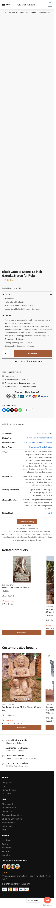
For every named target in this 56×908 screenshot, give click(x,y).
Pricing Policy (8, 826)
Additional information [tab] (13, 424)
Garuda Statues (32, 528)
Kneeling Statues (44, 442)
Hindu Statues (31, 12)
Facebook (6, 840)
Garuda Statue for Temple (39, 531)
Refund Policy (8, 822)
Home (4, 12)
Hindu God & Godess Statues (39, 438)
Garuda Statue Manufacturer (12, 534)
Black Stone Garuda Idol (18, 531)
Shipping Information (12, 819)
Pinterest (6, 851)
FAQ (4, 830)
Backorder (33, 353)
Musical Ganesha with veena (15, 587)
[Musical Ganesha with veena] (21, 569)
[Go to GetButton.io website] (47, 905)
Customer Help (9, 807)
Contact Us (7, 811)
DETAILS (6, 294)
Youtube (6, 855)
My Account (7, 804)
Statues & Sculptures (16, 12)
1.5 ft (49, 513)
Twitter (5, 844)
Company (6, 782)
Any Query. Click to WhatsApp (28, 361)
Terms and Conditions (12, 815)
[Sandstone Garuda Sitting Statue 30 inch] (21, 677)
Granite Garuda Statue (32, 540)
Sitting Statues (30, 442)
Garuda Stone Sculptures (17, 537)
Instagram (7, 847)
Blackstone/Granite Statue (40, 447)
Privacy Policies (9, 790)
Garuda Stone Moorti (33, 534)
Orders (5, 786)
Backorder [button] (21, 632)
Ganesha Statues (9, 585)
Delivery (6, 316)
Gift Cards (6, 793)
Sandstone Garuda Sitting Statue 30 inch (21, 707)
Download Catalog (27, 522)
